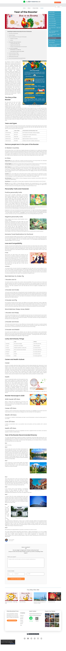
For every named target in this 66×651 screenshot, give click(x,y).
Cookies (21, 622)
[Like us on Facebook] (25, 638)
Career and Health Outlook (14, 54)
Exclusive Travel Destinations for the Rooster (18, 46)
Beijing (32, 170)
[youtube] (38, 638)
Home (24, 8)
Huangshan (44, 210)
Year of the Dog (52, 40)
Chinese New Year (51, 601)
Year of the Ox (51, 16)
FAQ (21, 625)
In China (11, 40)
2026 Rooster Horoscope (13, 56)
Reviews (21, 618)
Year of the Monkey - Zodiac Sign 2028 (54, 35)
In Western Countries (14, 38)
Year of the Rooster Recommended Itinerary (17, 58)
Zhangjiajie (23, 212)
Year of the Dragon (52, 23)
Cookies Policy (11, 642)
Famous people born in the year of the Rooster (17, 36)
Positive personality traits (15, 43)
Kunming (7, 438)
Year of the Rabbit (52, 21)
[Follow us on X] (28, 638)
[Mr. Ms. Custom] (10, 574)
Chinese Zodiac (35, 8)
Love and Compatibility (13, 48)
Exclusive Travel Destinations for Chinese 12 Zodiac (54, 45)
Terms (21, 623)
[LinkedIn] (31, 638)
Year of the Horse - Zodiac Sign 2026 (55, 28)
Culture (29, 8)
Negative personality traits (15, 45)
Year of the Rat (52, 14)
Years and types (12, 35)
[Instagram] (35, 638)
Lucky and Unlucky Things (13, 53)
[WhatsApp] (31, 618)
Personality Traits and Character (15, 42)
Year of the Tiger (52, 18)
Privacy (21, 620)
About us (22, 615)
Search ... (58, 6)
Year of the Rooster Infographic (35, 105)
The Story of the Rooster (13, 33)
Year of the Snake (52, 25)
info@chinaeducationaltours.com (35, 613)
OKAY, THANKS (12, 643)
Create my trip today (11, 620)
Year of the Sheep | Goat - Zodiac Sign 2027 (54, 32)
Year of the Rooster (52, 38)
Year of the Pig (51, 42)
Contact (21, 617)
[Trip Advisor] (41, 638)
